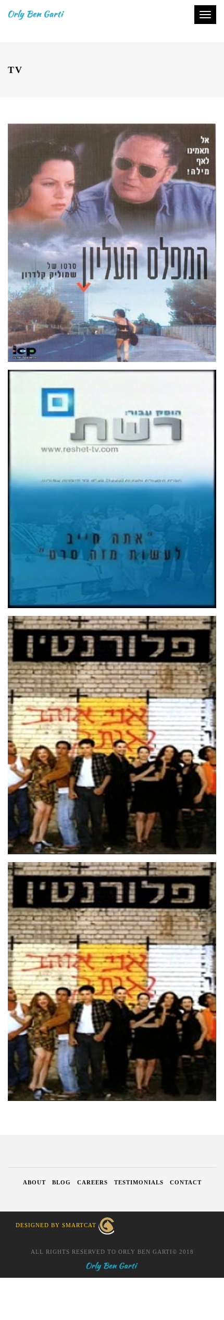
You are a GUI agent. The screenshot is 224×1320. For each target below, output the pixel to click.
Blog (61, 1182)
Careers (92, 1182)
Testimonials (139, 1182)
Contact (186, 1182)
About (34, 1182)
